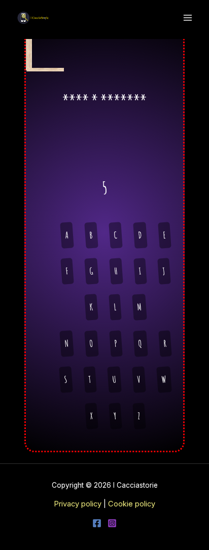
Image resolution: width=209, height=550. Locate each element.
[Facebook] (96, 523)
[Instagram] (112, 523)
